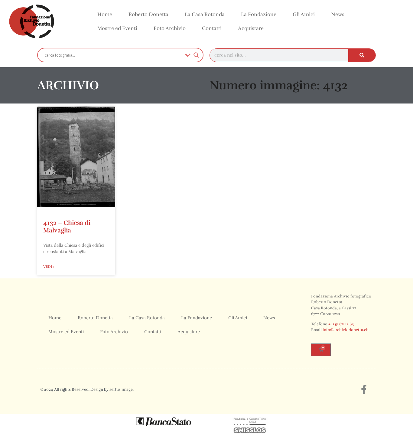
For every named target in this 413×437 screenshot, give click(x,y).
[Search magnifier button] (196, 55)
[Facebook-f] (364, 389)
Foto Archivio (170, 28)
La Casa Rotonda (205, 14)
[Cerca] (362, 55)
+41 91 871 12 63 (341, 324)
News (337, 14)
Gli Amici (304, 14)
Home (104, 14)
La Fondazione (258, 14)
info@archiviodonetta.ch (346, 329)
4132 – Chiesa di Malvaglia (66, 226)
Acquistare (251, 28)
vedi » (49, 266)
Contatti (212, 28)
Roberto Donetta (148, 14)
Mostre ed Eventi (117, 28)
